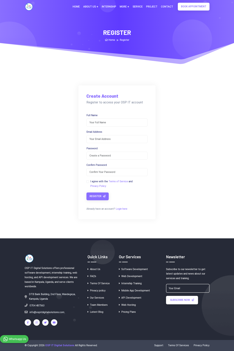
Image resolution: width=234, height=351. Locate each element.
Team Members (98, 304)
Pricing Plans (128, 311)
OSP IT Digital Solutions (59, 345)
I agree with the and (111, 184)
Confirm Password (96, 164)
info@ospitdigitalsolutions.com (46, 312)
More (123, 6)
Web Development (131, 276)
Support (158, 345)
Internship (109, 6)
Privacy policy (97, 290)
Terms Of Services (178, 345)
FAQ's (92, 276)
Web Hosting (128, 304)
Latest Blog (96, 311)
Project (151, 6)
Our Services (96, 297)
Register (96, 196)
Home (76, 6)
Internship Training (131, 283)
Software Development (134, 269)
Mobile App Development (135, 290)
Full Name (92, 115)
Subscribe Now (180, 299)
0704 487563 (37, 305)
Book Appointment (193, 6)
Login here (121, 208)
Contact (167, 6)
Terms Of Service (99, 283)
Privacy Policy (98, 186)
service (138, 6)
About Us (89, 6)
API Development (131, 297)
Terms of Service (118, 181)
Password (92, 148)
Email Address (94, 131)
